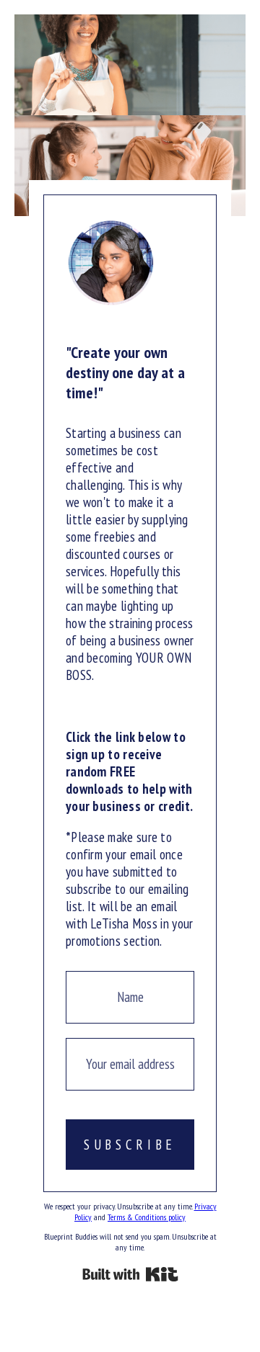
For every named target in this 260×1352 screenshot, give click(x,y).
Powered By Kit (130, 1274)
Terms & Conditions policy (147, 1217)
